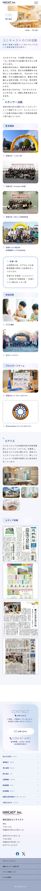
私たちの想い (7, 756)
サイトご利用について (9, 872)
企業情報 (6, 779)
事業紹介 (6, 762)
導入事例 (6, 768)
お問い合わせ (7, 802)
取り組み (6, 774)
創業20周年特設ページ (10, 797)
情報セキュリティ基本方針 (11, 866)
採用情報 (6, 791)
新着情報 (6, 785)
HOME (27, 30)
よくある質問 (7, 877)
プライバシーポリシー (9, 861)
